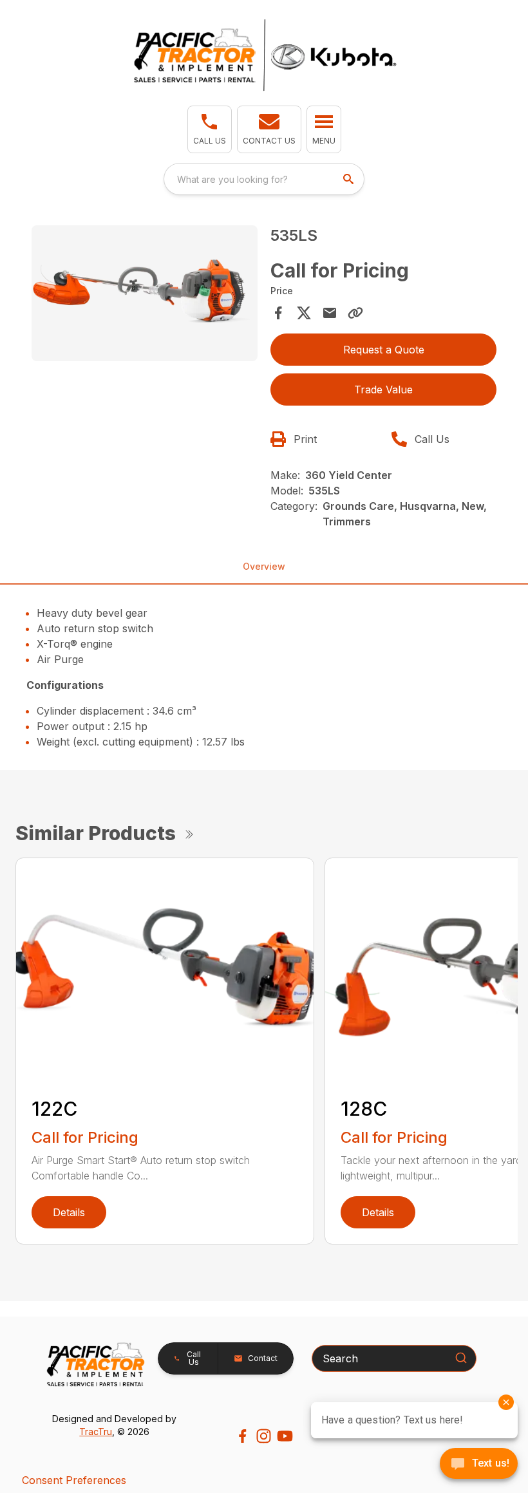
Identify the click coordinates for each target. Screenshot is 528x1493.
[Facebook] (242, 1436)
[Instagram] (264, 1436)
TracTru (95, 1431)
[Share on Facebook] (278, 313)
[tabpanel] (145, 295)
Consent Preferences (74, 1480)
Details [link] (69, 1212)
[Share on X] (304, 313)
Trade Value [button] (383, 389)
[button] (209, 129)
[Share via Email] (329, 313)
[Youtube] (285, 1436)
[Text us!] (478, 1464)
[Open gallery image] (145, 293)
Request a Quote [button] (383, 349)
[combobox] (264, 179)
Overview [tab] (264, 566)
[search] (349, 179)
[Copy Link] (355, 313)
